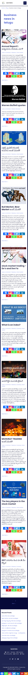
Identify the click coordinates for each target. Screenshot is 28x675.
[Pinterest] (8, 76)
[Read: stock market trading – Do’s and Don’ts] (14, 254)
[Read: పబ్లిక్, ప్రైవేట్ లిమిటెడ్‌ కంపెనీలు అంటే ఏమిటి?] (14, 138)
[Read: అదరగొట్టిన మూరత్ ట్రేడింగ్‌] (14, 369)
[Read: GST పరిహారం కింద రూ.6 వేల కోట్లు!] (14, 548)
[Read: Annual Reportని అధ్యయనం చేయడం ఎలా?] (14, 36)
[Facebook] (5, 73)
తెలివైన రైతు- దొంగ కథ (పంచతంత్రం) (9, 625)
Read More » (5, 80)
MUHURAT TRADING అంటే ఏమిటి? (12, 440)
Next (14, 603)
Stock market (20, 52)
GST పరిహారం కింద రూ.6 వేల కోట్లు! (13, 561)
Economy (19, 328)
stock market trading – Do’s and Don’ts (14, 267)
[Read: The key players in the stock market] (14, 489)
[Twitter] (16, 73)
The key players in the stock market (13, 502)
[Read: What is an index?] (14, 313)
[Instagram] (11, 73)
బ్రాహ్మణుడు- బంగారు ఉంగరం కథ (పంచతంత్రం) (12, 623)
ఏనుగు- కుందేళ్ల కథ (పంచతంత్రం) (9, 628)
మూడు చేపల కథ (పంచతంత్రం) (8, 616)
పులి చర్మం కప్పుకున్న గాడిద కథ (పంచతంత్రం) (11, 620)
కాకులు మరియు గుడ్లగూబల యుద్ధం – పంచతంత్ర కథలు (13, 633)
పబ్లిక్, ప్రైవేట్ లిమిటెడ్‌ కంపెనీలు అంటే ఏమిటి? (11, 149)
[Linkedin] (22, 73)
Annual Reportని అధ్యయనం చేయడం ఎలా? (12, 47)
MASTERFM (9, 3)
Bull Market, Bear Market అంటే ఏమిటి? (11, 208)
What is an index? (11, 324)
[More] (19, 76)
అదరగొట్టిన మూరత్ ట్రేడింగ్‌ (12, 381)
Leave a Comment (6, 52)
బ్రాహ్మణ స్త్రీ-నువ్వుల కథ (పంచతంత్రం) (10, 637)
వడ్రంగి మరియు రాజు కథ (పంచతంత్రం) (10, 618)
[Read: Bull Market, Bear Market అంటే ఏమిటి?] (14, 195)
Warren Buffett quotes (14, 105)
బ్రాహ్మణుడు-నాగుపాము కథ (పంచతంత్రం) (10, 630)
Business (14, 52)
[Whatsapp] (14, 76)
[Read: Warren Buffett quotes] (14, 93)
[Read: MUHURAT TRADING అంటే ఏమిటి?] (14, 427)
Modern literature (16, 109)
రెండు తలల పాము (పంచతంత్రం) (8, 635)
